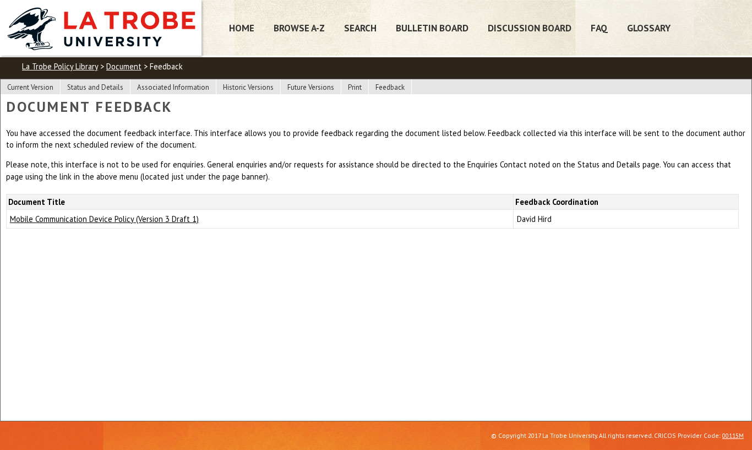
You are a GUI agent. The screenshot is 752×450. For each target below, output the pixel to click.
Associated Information (173, 87)
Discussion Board (529, 27)
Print (355, 87)
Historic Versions (248, 87)
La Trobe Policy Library (60, 66)
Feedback (390, 87)
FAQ (599, 27)
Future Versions (310, 87)
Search (360, 27)
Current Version (30, 87)
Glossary (649, 27)
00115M (733, 435)
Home (241, 27)
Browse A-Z (299, 27)
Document (123, 66)
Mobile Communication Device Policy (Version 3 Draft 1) (104, 219)
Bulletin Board (432, 27)
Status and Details (95, 87)
